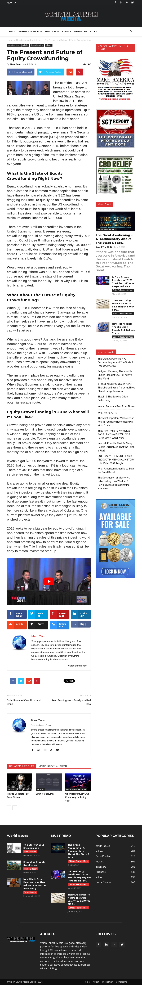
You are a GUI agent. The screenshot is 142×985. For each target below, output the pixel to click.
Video (99, 877)
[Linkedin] (121, 2)
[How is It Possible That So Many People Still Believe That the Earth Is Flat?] (102, 327)
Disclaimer (107, 981)
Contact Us (121, 981)
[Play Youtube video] (49, 581)
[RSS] (126, 2)
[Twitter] (132, 2)
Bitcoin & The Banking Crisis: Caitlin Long (113, 398)
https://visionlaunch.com (41, 725)
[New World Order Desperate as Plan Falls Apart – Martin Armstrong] (14, 882)
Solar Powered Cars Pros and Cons (24, 702)
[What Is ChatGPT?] (48, 782)
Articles (25, 45)
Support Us (80, 31)
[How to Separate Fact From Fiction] (19, 782)
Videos (65, 31)
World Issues (30, 851)
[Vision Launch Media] (71, 16)
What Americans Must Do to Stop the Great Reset (116, 470)
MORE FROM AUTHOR (52, 766)
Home (11, 31)
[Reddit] (46, 750)
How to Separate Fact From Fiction (116, 406)
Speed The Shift (104, 247)
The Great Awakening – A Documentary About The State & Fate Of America (115, 362)
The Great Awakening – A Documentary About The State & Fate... (114, 238)
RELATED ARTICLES (21, 766)
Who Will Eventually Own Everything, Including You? (77, 797)
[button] (131, 31)
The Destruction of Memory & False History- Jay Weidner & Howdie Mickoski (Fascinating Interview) (114, 483)
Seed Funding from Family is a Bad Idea (71, 702)
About (96, 981)
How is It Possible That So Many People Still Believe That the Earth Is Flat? (116, 447)
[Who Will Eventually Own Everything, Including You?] (78, 782)
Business (101, 872)
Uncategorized (14, 45)
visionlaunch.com (77, 665)
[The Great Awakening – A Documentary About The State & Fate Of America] (115, 221)
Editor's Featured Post (76, 789)
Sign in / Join (12, 2)
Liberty (48, 45)
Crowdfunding (37, 45)
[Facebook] (115, 2)
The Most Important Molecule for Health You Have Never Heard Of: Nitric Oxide (116, 422)
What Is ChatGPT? (45, 794)
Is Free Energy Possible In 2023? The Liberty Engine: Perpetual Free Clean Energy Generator (116, 388)
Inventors (101, 866)
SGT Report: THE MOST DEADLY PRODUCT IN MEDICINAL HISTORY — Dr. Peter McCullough (116, 460)
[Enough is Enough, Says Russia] (14, 865)
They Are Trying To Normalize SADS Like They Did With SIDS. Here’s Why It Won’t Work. (114, 434)
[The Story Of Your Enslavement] (14, 848)
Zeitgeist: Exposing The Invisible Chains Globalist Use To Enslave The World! (115, 375)
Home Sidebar (30, 869)
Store (93, 31)
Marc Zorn (15, 64)
